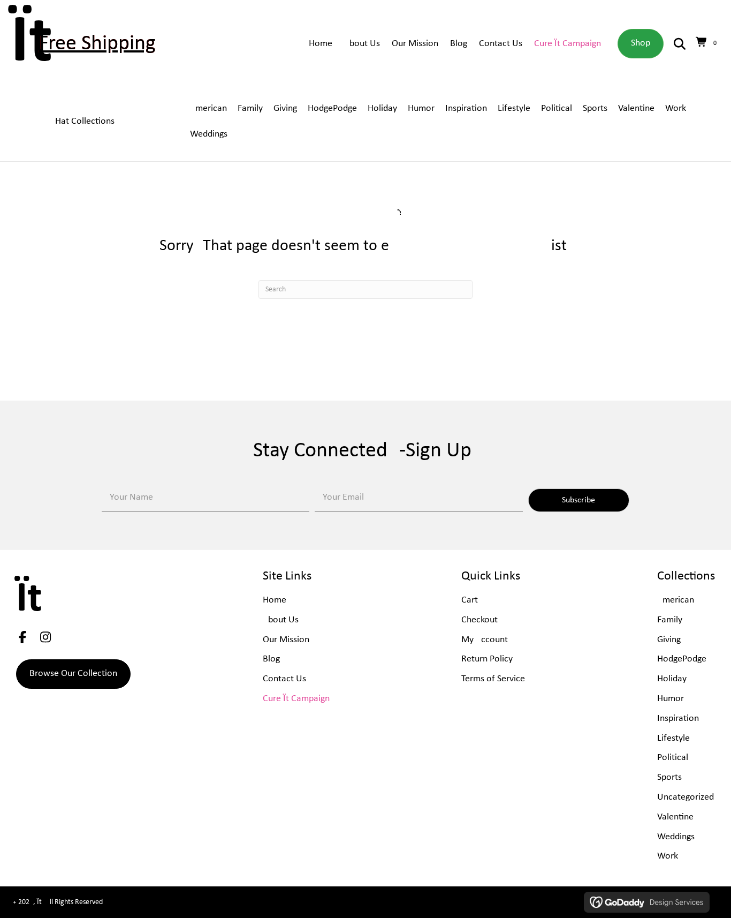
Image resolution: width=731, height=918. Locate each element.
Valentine (675, 817)
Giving (669, 640)
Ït (31, 43)
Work (667, 856)
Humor (670, 699)
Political (672, 758)
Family (669, 620)
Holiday (672, 679)
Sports (669, 777)
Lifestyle (673, 738)
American (675, 600)
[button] (578, 500)
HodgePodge (681, 659)
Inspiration (678, 718)
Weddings (676, 837)
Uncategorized (685, 797)
